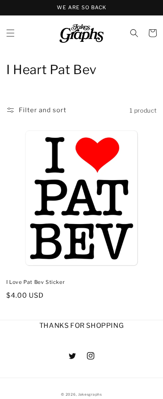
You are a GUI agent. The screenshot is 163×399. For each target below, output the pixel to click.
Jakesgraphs (90, 394)
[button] (10, 33)
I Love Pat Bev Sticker (35, 282)
